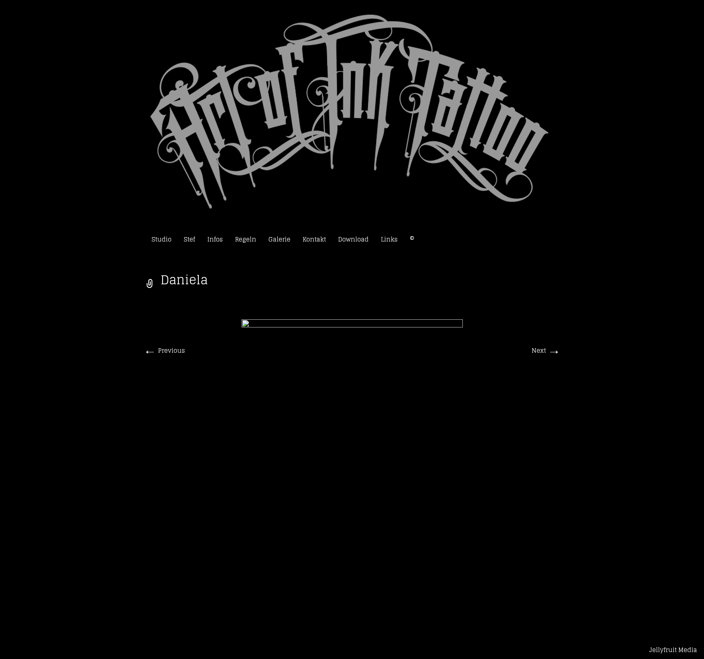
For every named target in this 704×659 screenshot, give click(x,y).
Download (353, 239)
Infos (215, 239)
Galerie (279, 239)
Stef (189, 239)
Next (546, 350)
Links (389, 239)
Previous (164, 350)
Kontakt (314, 239)
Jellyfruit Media (673, 650)
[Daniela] (352, 466)
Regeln (245, 239)
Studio (162, 239)
